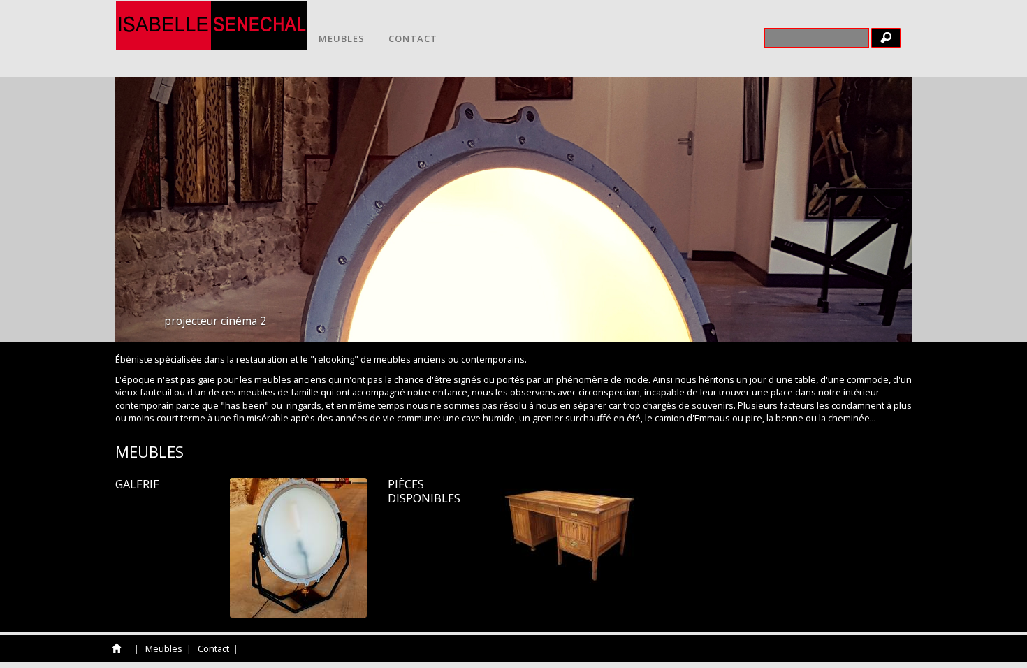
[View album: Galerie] (298, 548)
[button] (872, 209)
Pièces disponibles (424, 491)
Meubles (342, 38)
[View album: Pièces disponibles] (569, 530)
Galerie (137, 484)
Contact (412, 38)
